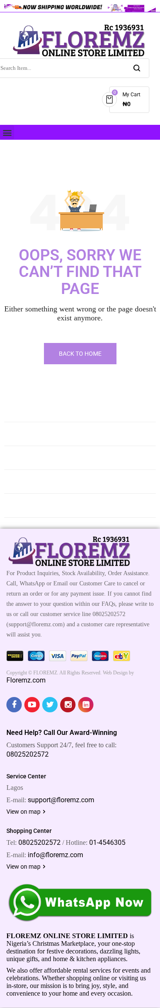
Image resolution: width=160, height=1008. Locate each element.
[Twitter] (50, 704)
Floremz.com (26, 680)
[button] (7, 132)
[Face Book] (14, 704)
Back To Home (80, 353)
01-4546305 (107, 842)
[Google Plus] (68, 704)
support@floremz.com (61, 800)
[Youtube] (32, 704)
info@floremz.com (55, 855)
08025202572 (27, 754)
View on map (24, 811)
